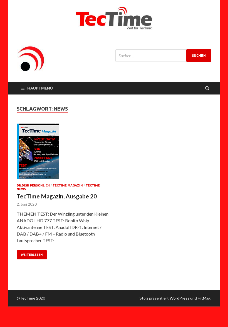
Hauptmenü (40, 88)
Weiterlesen (32, 254)
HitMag (204, 298)
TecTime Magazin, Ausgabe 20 (57, 196)
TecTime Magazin (68, 185)
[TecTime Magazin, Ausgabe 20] (63, 154)
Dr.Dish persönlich (33, 185)
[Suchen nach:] (163, 55)
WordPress (179, 298)
